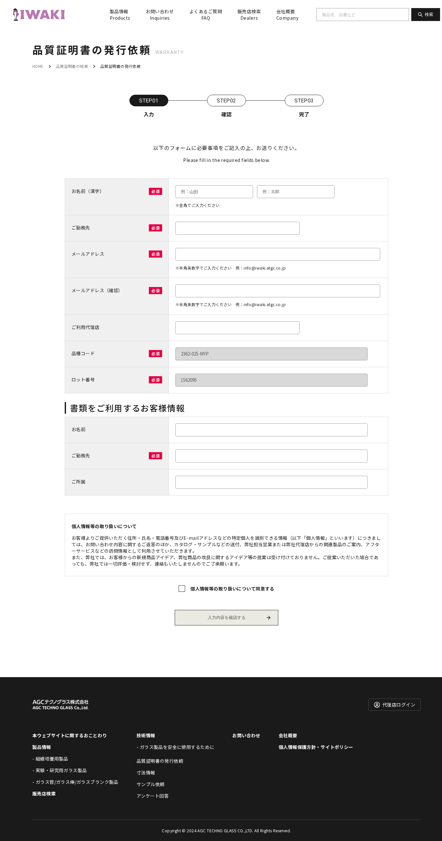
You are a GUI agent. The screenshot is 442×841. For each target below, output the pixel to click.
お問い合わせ (160, 14)
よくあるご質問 (205, 14)
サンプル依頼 (151, 784)
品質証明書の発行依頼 (160, 761)
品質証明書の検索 (72, 66)
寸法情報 (146, 772)
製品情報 (120, 14)
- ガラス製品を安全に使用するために (176, 747)
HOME (38, 66)
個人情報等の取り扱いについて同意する (232, 588)
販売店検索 (249, 14)
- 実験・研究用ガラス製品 (59, 770)
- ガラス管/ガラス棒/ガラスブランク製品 (75, 782)
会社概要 (287, 14)
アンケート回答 (153, 796)
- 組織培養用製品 (50, 758)
